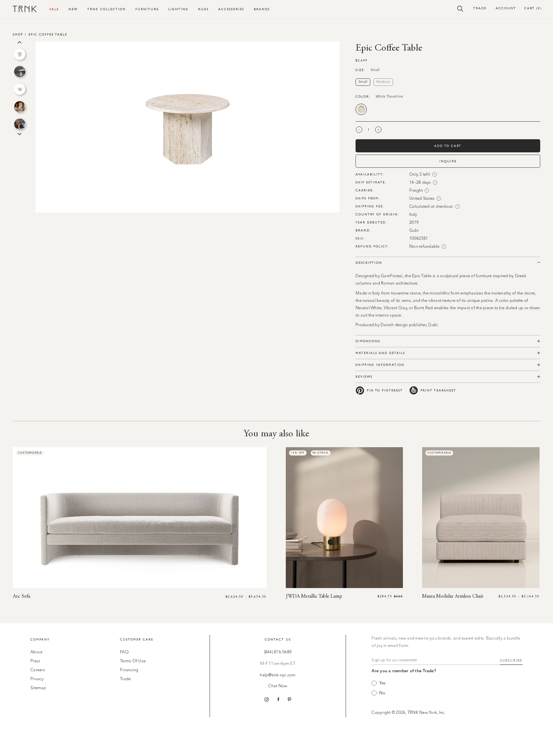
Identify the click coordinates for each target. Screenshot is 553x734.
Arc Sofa (21, 596)
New (73, 9)
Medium (383, 82)
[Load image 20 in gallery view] (19, 54)
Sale (54, 9)
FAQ (124, 652)
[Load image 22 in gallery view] (19, 89)
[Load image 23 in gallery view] (19, 106)
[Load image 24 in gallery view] (19, 124)
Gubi (414, 231)
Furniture (147, 9)
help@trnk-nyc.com (277, 675)
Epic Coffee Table (47, 34)
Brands (262, 9)
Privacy (37, 679)
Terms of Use (133, 661)
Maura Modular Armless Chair (453, 596)
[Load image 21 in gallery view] (19, 71)
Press (35, 661)
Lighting (178, 9)
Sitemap (38, 688)
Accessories (231, 9)
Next (19, 133)
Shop (18, 34)
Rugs (203, 9)
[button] (460, 8)
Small (362, 82)
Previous (19, 41)
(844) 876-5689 (278, 652)
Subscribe (511, 660)
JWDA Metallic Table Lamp (314, 596)
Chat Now (277, 686)
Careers (37, 670)
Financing (129, 670)
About (36, 652)
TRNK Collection (106, 9)
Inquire (448, 161)
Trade (479, 8)
